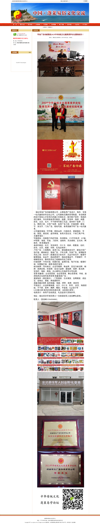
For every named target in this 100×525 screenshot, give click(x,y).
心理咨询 (45, 27)
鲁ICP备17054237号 (62, 522)
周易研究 (50, 27)
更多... (30, 52)
